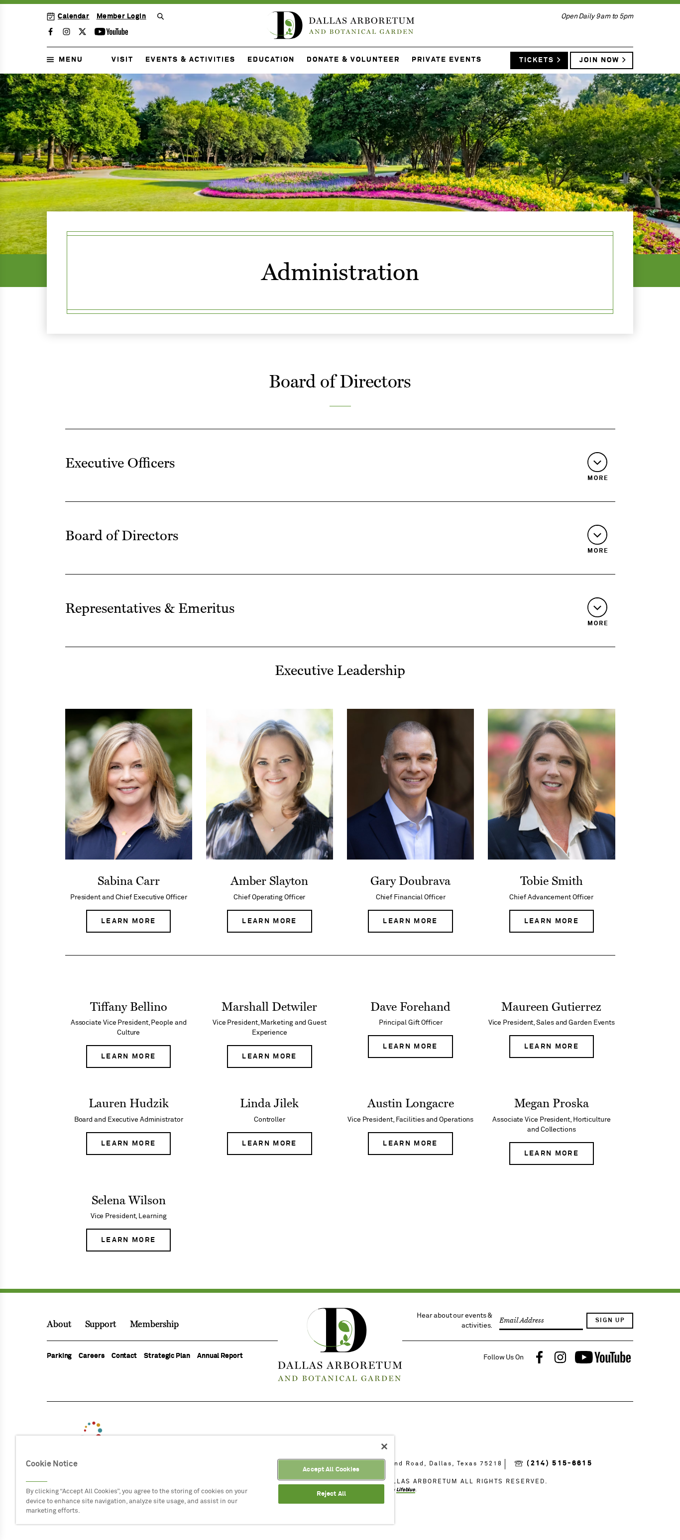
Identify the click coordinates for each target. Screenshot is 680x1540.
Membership (154, 1324)
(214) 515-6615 (559, 1463)
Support (100, 1324)
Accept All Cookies (331, 1469)
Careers (91, 1355)
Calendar (74, 16)
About (59, 1324)
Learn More (136, 925)
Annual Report (220, 1355)
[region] (205, 1480)
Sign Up (610, 1321)
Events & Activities (190, 59)
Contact (124, 1355)
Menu (71, 59)
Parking (59, 1355)
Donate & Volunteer (353, 59)
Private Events (447, 59)
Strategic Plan (167, 1355)
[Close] (384, 1446)
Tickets (536, 60)
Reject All (331, 1494)
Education (271, 59)
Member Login (121, 16)
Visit (122, 59)
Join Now (599, 60)
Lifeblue (405, 1489)
